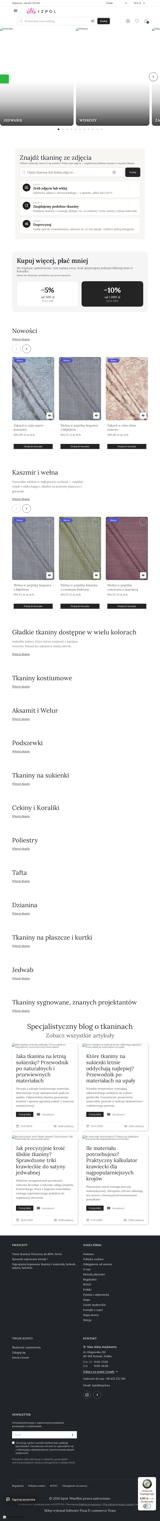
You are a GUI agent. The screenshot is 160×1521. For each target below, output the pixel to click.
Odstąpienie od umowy (97, 1264)
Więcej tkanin (21, 339)
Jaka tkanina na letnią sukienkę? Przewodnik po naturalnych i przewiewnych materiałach (42, 1068)
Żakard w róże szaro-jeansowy (29, 427)
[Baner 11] (101, 129)
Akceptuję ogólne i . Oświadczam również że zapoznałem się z (45, 1447)
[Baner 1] (58, 129)
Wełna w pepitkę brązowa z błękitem (79, 427)
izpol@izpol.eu (101, 1385)
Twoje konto (22, 1338)
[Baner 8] (89, 129)
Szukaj (132, 172)
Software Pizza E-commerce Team (91, 1510)
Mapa (86, 1299)
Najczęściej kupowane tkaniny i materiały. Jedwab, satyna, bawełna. (44, 1265)
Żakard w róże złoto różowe (121, 427)
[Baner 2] (63, 129)
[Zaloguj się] (128, 21)
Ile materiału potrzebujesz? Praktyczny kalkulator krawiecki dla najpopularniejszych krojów (111, 1163)
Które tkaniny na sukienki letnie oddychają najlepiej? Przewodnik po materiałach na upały (110, 1068)
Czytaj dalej (25, 1114)
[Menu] (153, 1479)
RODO (87, 1284)
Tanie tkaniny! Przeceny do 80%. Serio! (37, 1254)
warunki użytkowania (46, 1442)
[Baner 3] (67, 129)
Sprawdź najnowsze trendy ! (30, 1259)
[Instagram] (87, 1395)
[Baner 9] (93, 129)
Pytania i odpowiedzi (96, 1294)
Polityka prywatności (90, 1504)
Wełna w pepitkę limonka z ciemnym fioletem (78, 587)
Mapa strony (91, 1315)
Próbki (87, 1289)
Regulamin (90, 1279)
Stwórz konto (20, 1357)
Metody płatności (94, 1274)
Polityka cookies (93, 1259)
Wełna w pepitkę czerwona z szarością (122, 587)
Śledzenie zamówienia (26, 1347)
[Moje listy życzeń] (137, 21)
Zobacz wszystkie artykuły (80, 1035)
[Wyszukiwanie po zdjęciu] (92, 21)
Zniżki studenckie (94, 1305)
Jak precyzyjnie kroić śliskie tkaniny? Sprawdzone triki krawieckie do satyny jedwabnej (40, 1160)
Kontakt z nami (93, 1310)
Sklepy (87, 1320)
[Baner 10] (97, 129)
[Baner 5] (76, 129)
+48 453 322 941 (115, 1378)
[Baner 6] (80, 129)
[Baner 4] (71, 129)
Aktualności (48, 1114)
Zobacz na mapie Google (99, 1371)
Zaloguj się (19, 1352)
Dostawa (88, 1254)
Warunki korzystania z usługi (118, 1504)
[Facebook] (97, 1395)
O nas (86, 1269)
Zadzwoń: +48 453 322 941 (26, 3)
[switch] (147, 1506)
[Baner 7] (84, 129)
